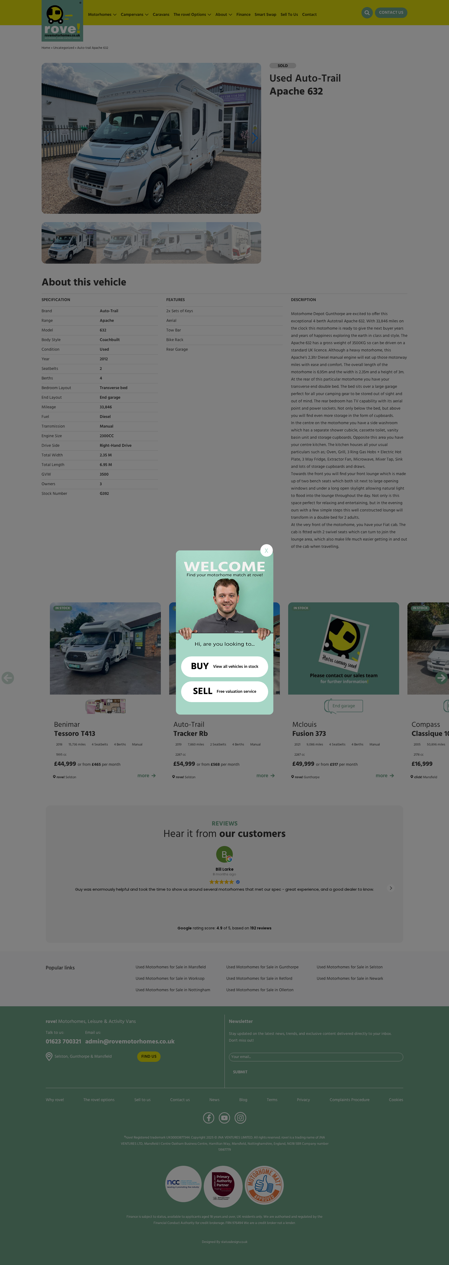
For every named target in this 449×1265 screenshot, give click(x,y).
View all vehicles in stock (224, 666)
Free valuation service (224, 691)
